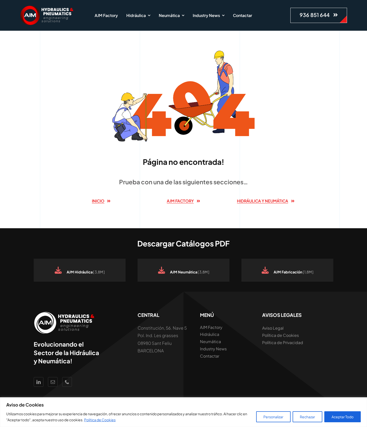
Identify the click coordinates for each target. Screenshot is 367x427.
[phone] (67, 382)
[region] (183, 412)
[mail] (53, 382)
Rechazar (307, 417)
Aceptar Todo (343, 417)
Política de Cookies (100, 420)
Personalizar (273, 417)
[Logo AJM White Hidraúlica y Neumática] (47, 7)
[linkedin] (38, 382)
